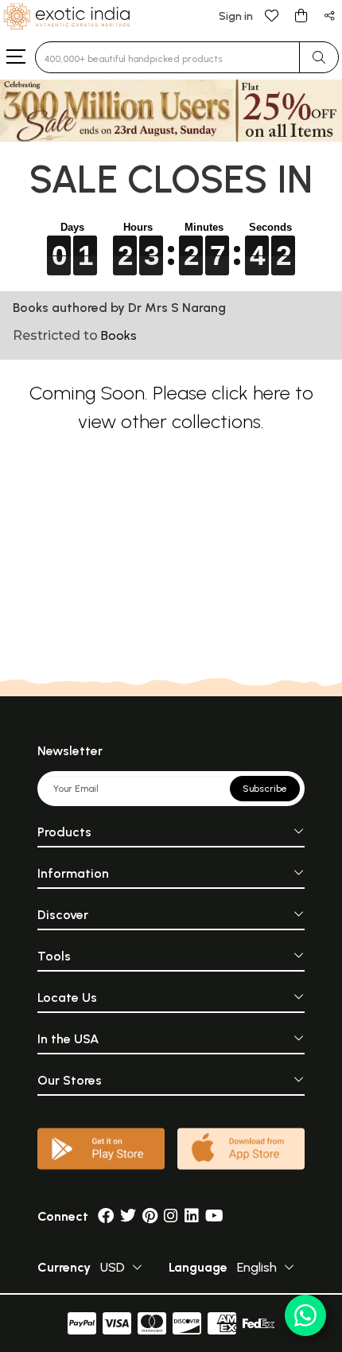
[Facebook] (106, 1216)
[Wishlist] (272, 14)
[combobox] (167, 57)
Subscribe (265, 788)
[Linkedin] (192, 1216)
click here (251, 392)
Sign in (236, 16)
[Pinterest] (149, 1216)
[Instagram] (171, 1216)
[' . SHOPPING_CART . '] (300, 14)
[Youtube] (214, 1216)
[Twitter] (128, 1216)
